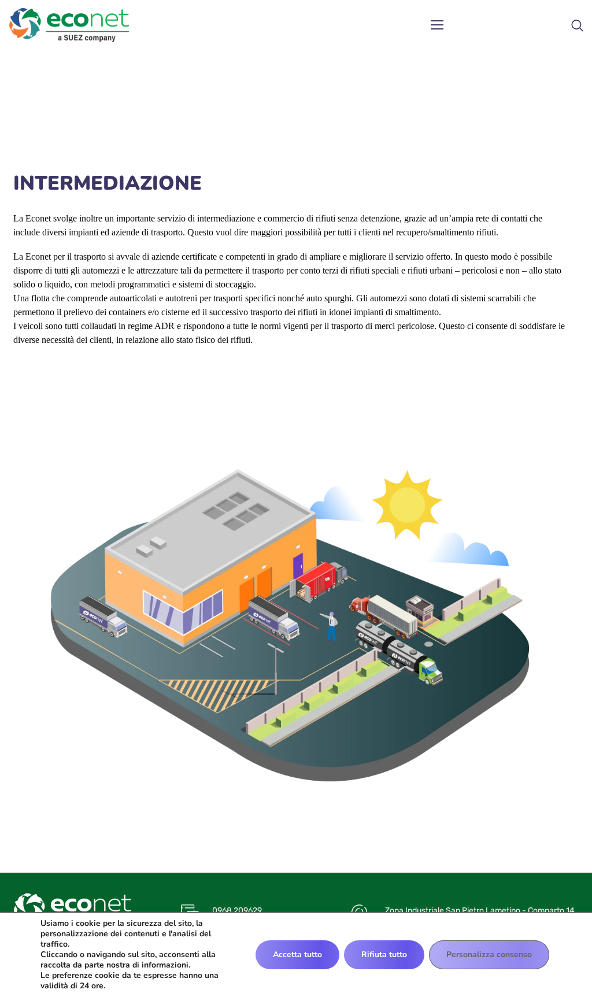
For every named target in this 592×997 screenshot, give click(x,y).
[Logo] (70, 25)
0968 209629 (237, 910)
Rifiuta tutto (384, 954)
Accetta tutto (297, 954)
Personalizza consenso (489, 954)
